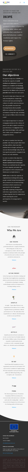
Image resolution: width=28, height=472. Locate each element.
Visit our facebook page (8, 453)
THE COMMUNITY (10, 54)
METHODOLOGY (9, 48)
